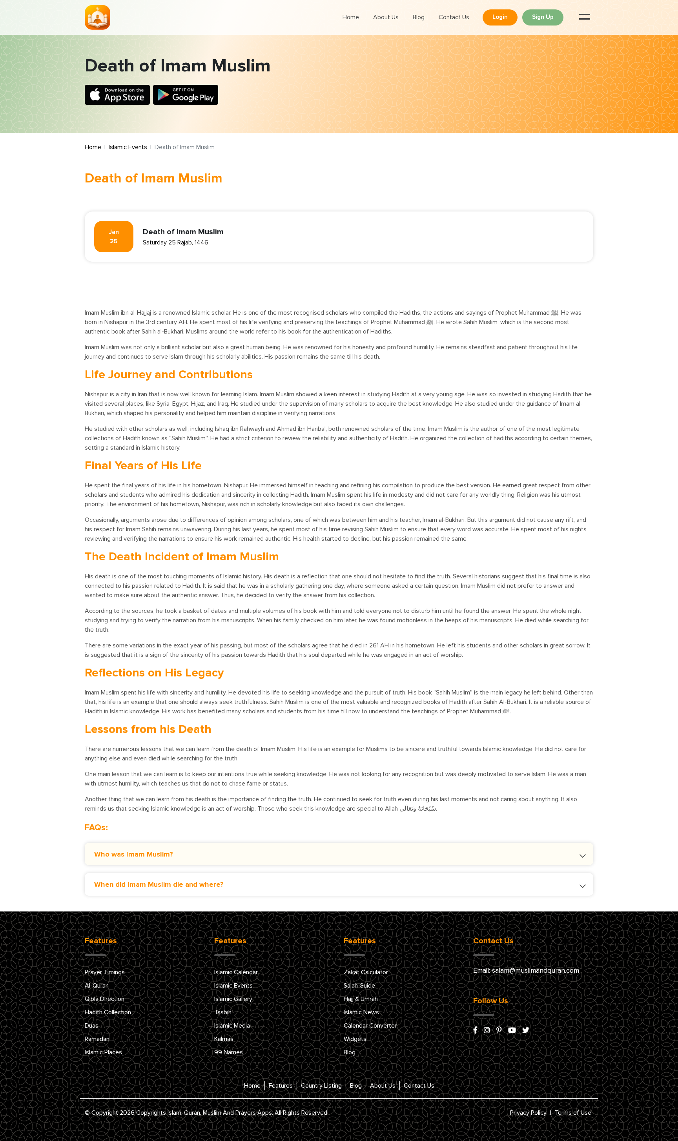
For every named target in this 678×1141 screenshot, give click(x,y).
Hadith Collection (108, 1012)
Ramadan (97, 1039)
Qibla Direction (104, 999)
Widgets (355, 1039)
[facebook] (475, 1030)
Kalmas (223, 1039)
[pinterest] (499, 1030)
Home (351, 17)
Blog (419, 17)
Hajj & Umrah (361, 999)
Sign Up (543, 17)
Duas (91, 1026)
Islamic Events (128, 147)
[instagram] (487, 1030)
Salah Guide (359, 985)
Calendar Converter (370, 1026)
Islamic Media (232, 1026)
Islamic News (361, 1012)
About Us (386, 17)
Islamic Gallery (233, 999)
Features (281, 1086)
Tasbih (222, 1012)
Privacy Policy (528, 1113)
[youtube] (512, 1030)
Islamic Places (103, 1052)
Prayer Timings (105, 972)
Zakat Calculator (366, 972)
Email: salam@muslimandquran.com (526, 970)
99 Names (228, 1052)
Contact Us (454, 17)
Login (500, 17)
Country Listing (321, 1086)
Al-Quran (97, 985)
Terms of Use (573, 1113)
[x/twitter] (525, 1030)
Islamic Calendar (236, 972)
